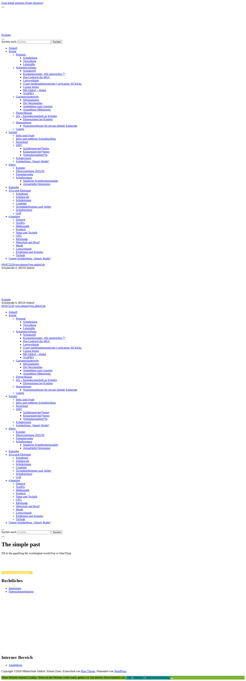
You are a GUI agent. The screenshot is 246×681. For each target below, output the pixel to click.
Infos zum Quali (25, 135)
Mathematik (22, 226)
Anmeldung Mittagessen (37, 109)
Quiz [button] (68, 553)
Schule (12, 51)
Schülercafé (22, 197)
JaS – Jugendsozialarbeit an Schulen (36, 116)
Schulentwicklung (26, 67)
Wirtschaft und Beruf (28, 242)
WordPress (120, 671)
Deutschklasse (24, 112)
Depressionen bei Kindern (38, 119)
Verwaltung (29, 61)
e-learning (14, 216)
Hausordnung (23, 122)
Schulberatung (24, 177)
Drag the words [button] (27, 553)
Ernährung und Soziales (29, 252)
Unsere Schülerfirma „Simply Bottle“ (30, 258)
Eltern (12, 164)
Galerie (20, 129)
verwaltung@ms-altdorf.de (29, 264)
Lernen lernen (31, 86)
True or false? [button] (58, 553)
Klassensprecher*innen (36, 151)
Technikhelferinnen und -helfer (33, 206)
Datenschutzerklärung (21, 591)
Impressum (15, 588)
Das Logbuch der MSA (36, 77)
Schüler (13, 132)
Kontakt (6, 35)
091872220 (7, 264)
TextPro (20, 222)
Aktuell (13, 48)
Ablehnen (138, 677)
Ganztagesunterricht (27, 96)
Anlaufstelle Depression (36, 184)
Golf (18, 213)
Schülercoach (23, 158)
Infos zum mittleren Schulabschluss (36, 138)
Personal (21, 54)
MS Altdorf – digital (34, 90)
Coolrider (21, 203)
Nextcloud (22, 142)
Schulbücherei (24, 209)
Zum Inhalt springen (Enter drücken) (22, 2)
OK (129, 677)
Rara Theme (88, 671)
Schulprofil (29, 70)
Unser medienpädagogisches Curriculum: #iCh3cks (52, 83)
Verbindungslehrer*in (35, 154)
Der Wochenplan (32, 103)
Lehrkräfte (29, 64)
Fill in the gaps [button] (9, 553)
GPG (19, 235)
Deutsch (20, 219)
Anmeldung (15, 665)
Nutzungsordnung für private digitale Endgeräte (50, 125)
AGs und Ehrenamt (20, 190)
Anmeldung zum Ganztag (37, 106)
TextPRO (28, 93)
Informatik (22, 239)
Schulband (22, 193)
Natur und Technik (26, 232)
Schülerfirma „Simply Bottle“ (32, 161)
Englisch (21, 229)
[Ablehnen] (171, 678)
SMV (19, 145)
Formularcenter (24, 174)
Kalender (14, 187)
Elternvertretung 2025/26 (30, 171)
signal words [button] (43, 553)
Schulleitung (30, 57)
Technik (20, 255)
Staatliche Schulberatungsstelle (40, 180)
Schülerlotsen (23, 200)
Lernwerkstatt (31, 80)
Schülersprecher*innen (36, 148)
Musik (19, 245)
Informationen (31, 99)
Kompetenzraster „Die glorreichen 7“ (44, 74)
